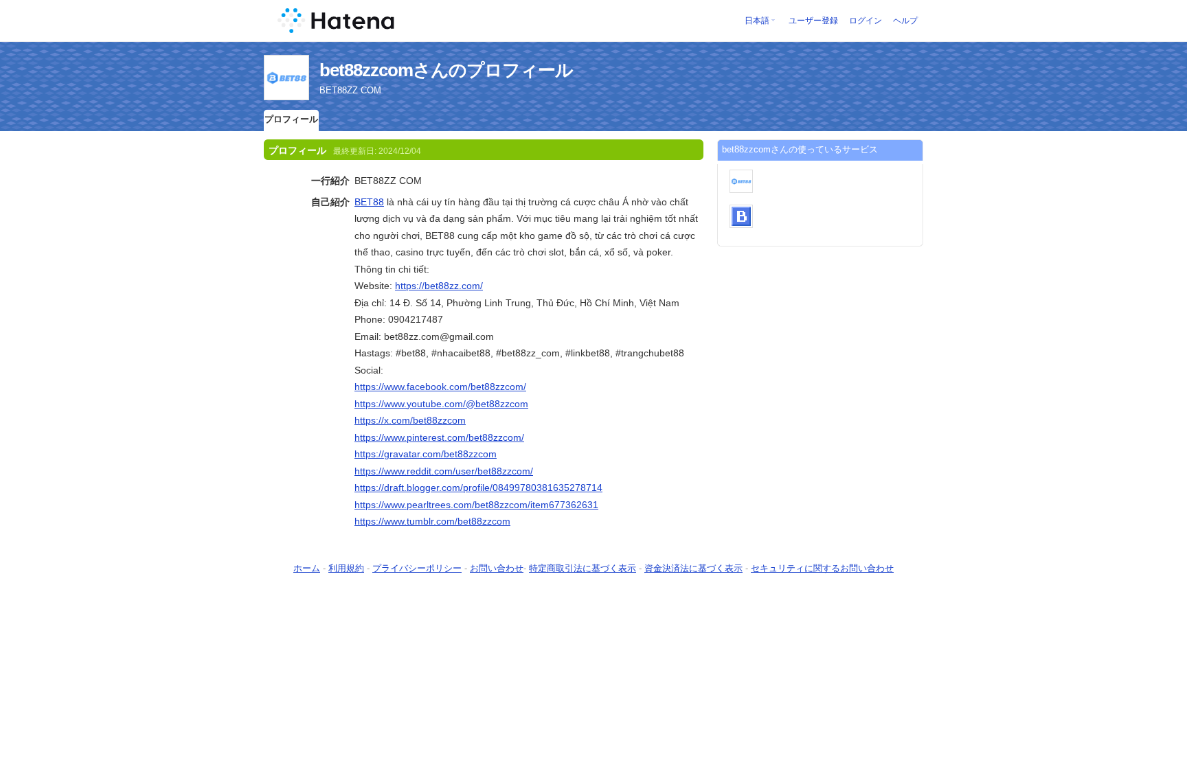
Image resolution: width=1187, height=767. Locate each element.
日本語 (757, 20)
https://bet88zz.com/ (439, 285)
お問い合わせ (496, 568)
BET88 (369, 201)
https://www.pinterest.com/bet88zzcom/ (439, 437)
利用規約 (346, 568)
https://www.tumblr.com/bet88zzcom (432, 521)
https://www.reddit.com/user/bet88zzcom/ (443, 471)
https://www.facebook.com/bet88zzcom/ (440, 386)
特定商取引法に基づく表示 (582, 568)
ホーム (306, 568)
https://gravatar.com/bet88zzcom (425, 453)
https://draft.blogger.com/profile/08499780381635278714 (478, 487)
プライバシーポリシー (417, 568)
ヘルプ (905, 20)
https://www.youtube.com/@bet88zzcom (441, 403)
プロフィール (291, 119)
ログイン (865, 20)
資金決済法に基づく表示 (693, 568)
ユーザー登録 (813, 20)
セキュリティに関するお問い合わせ (822, 568)
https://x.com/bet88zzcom (410, 420)
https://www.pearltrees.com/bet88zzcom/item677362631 (476, 504)
